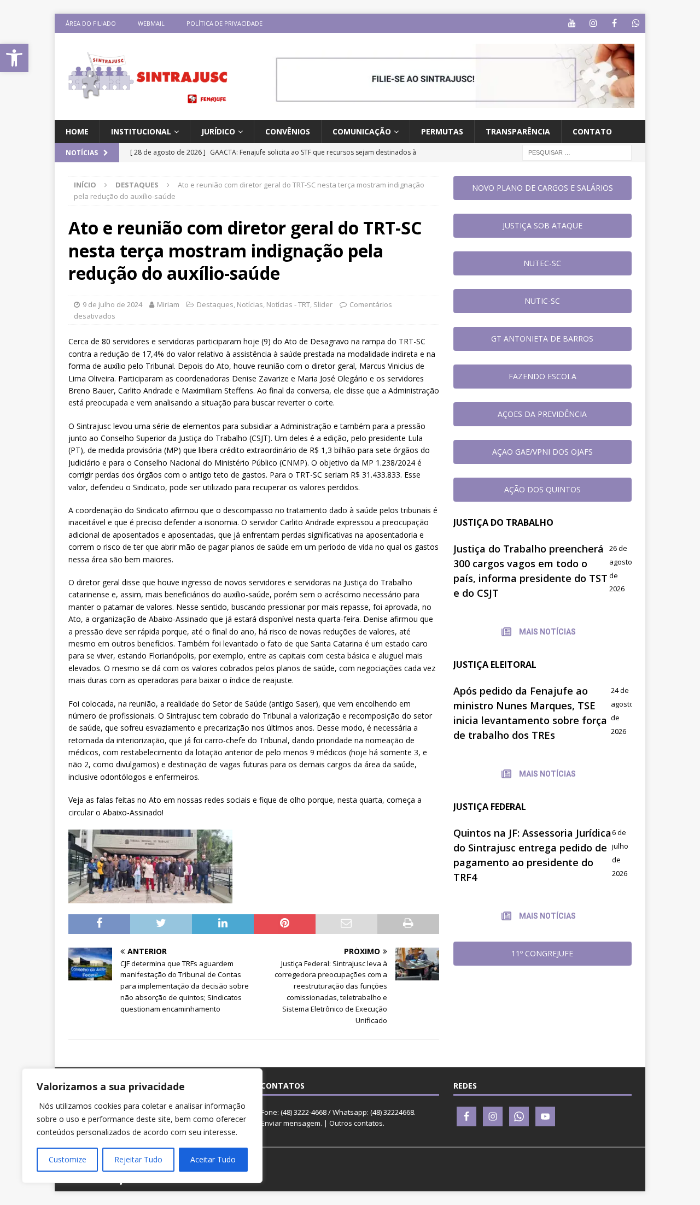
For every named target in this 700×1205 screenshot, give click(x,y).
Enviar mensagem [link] (290, 1123)
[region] (142, 1125)
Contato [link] (592, 131)
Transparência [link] (518, 131)
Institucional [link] (141, 131)
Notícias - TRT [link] (288, 304)
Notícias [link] (250, 304)
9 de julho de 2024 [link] (112, 304)
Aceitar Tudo (213, 1159)
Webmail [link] (151, 23)
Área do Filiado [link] (91, 23)
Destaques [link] (215, 304)
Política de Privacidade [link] (224, 23)
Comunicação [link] (361, 131)
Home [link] (77, 131)
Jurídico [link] (218, 131)
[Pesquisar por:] (577, 152)
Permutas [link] (442, 131)
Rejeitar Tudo (138, 1159)
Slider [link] (322, 304)
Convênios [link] (287, 131)
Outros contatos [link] (356, 1123)
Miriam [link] (168, 304)
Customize (67, 1159)
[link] (14, 58)
